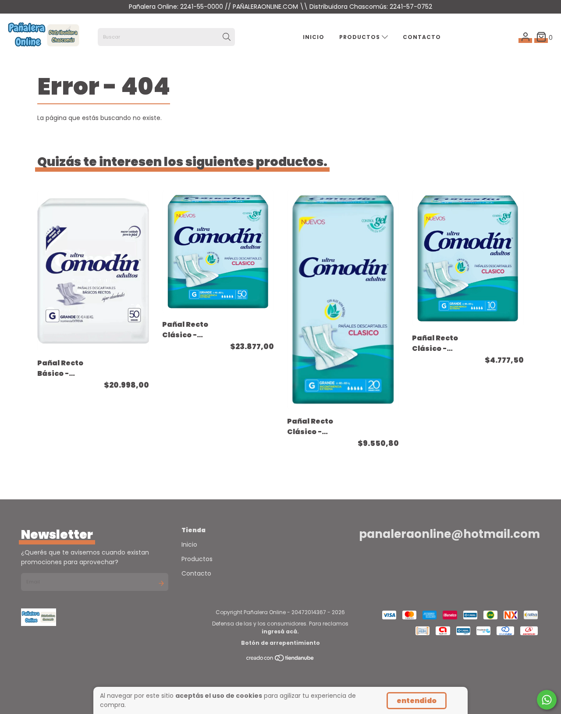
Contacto (422, 37)
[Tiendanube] (280, 659)
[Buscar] (226, 37)
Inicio (313, 37)
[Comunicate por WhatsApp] (547, 700)
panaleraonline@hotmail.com (449, 534)
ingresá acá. (280, 631)
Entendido (417, 701)
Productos (360, 37)
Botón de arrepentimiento (280, 643)
